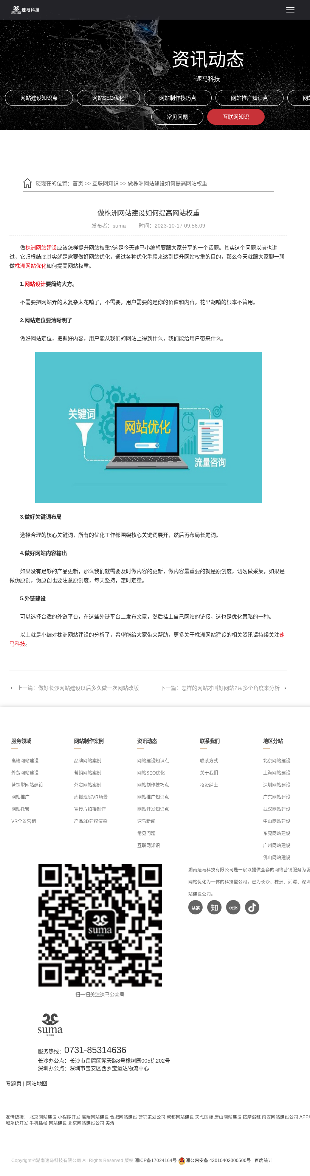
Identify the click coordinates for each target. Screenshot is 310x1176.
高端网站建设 (25, 761)
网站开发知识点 (153, 809)
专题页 (14, 1083)
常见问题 (177, 117)
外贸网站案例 (87, 785)
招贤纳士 (209, 785)
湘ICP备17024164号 (156, 1160)
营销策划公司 (152, 1116)
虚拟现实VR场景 (91, 797)
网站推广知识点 (249, 98)
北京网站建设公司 (86, 1122)
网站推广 (20, 797)
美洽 (110, 1122)
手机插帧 (38, 1122)
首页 (78, 183)
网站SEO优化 (108, 98)
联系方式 (209, 761)
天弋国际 (204, 1116)
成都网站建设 (180, 1116)
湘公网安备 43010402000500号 (218, 1160)
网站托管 (20, 809)
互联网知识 (236, 117)
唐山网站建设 (228, 1116)
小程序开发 (69, 1116)
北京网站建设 (43, 1116)
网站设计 (35, 284)
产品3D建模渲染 (90, 821)
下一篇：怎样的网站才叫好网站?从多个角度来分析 (220, 688)
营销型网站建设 (27, 785)
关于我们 (209, 773)
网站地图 (36, 1083)
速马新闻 (146, 821)
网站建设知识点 (38, 98)
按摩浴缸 (252, 1116)
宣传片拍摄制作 (90, 809)
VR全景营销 (23, 821)
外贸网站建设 (25, 773)
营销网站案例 (87, 773)
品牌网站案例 (87, 761)
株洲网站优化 (30, 266)
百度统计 (263, 1160)
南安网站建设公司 (280, 1116)
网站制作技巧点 (177, 98)
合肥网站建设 (123, 1116)
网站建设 (58, 1122)
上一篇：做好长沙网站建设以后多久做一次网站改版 (78, 688)
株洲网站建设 (41, 248)
